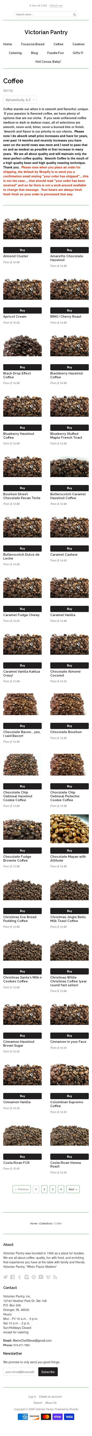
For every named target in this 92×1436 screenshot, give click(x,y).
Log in (32, 1396)
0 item (38, 5)
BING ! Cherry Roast (65, 316)
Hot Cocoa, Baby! (48, 61)
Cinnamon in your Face (68, 1041)
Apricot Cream (15, 316)
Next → (73, 1189)
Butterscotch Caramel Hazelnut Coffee (68, 496)
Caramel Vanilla (62, 615)
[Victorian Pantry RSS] (55, 1276)
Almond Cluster (15, 256)
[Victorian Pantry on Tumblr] (19, 1276)
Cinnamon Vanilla (17, 1102)
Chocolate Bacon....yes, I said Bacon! (22, 734)
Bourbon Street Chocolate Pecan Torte (21, 496)
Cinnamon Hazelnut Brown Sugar (18, 1043)
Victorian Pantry (46, 32)
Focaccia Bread (32, 44)
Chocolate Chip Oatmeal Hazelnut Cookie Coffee (17, 796)
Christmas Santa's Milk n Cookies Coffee (22, 979)
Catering (15, 53)
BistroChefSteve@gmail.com (32, 1340)
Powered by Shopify (66, 1409)
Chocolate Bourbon (66, 732)
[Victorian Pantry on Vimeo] (48, 1276)
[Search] (74, 14)
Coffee (58, 44)
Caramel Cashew (63, 554)
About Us (51, 1402)
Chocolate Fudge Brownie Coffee (17, 858)
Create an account (50, 1396)
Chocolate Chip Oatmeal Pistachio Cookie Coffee (65, 796)
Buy (22, 250)
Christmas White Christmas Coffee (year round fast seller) (68, 981)
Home (7, 44)
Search (37, 1402)
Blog (34, 53)
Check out (56, 5)
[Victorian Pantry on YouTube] (41, 1276)
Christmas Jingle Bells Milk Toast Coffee (68, 919)
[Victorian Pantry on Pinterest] (33, 1276)
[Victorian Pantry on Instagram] (26, 1276)
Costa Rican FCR (16, 1162)
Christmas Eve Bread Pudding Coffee (19, 919)
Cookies (79, 44)
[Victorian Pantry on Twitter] (5, 1276)
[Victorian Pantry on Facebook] (12, 1276)
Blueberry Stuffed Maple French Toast (66, 435)
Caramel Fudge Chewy (21, 615)
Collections (45, 1223)
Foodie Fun (55, 53)
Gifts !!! (78, 53)
